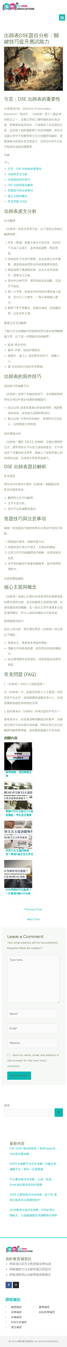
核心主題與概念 (17, 196)
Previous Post (33, 909)
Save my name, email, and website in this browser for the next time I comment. (33, 1060)
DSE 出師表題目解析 (20, 185)
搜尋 (7, 1105)
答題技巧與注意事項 (20, 190)
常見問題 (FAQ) (17, 201)
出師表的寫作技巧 (19, 180)
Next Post (33, 919)
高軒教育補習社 (25, 1341)
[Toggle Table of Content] (7, 163)
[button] (62, 17)
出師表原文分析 (17, 174)
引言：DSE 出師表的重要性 (25, 169)
